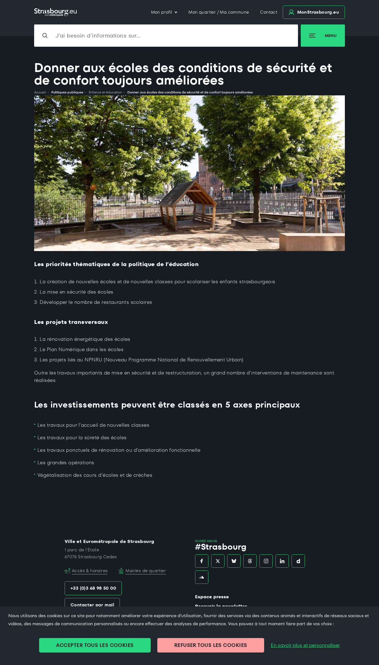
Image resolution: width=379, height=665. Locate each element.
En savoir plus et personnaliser (305, 645)
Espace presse (212, 597)
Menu (331, 35)
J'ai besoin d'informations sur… (98, 35)
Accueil (40, 92)
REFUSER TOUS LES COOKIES (210, 645)
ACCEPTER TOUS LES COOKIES (94, 645)
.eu (318, 12)
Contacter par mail (92, 605)
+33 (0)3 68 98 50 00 (93, 588)
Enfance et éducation (105, 92)
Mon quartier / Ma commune (218, 12)
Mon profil (162, 12)
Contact (268, 12)
